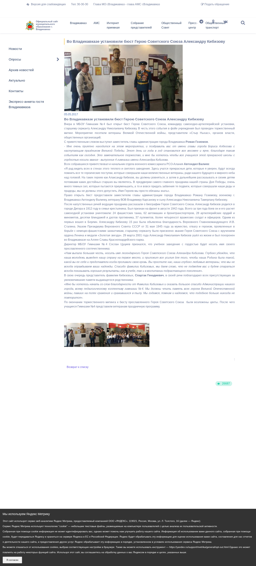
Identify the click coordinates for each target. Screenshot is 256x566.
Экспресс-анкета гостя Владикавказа (26, 104)
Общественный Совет (171, 25)
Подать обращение (216, 4)
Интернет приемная (113, 25)
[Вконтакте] (225, 26)
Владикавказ (78, 23)
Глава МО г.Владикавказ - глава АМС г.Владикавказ (126, 4)
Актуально (17, 80)
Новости (15, 49)
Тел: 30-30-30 (79, 4)
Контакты (16, 91)
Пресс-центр (192, 25)
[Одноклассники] (213, 26)
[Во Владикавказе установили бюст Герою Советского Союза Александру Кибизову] (85, 345)
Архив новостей (21, 70)
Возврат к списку (77, 367)
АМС (97, 23)
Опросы (15, 59)
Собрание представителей (141, 25)
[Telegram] (201, 26)
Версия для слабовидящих (48, 4)
